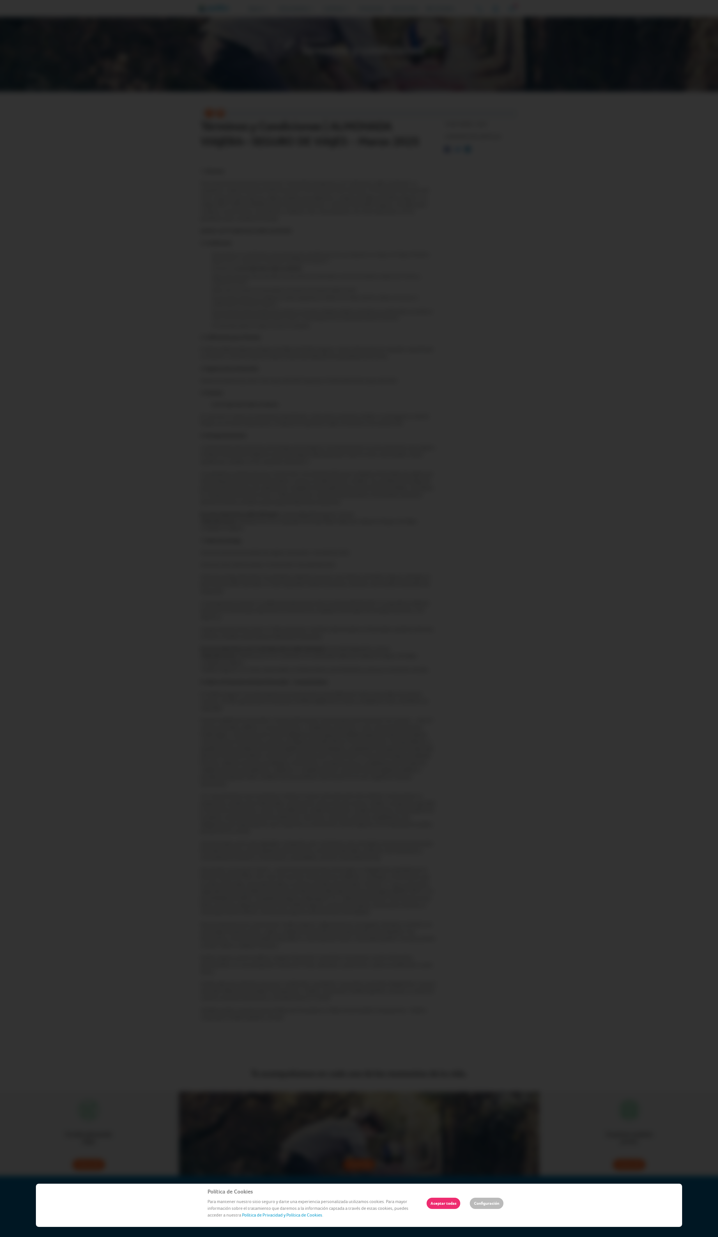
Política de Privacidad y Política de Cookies (282, 1215)
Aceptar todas (443, 1203)
